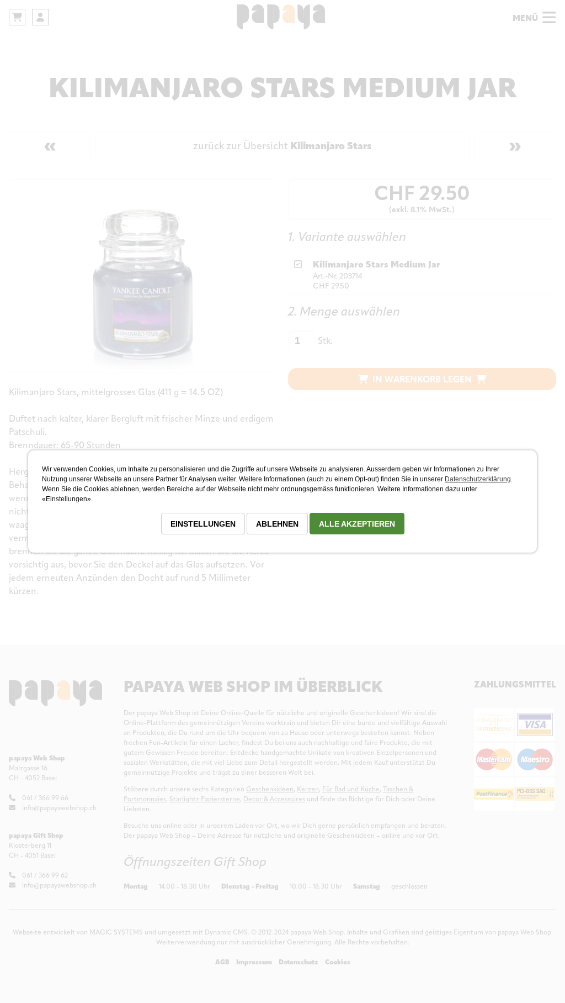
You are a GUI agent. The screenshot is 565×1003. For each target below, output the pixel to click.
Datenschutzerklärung (478, 479)
